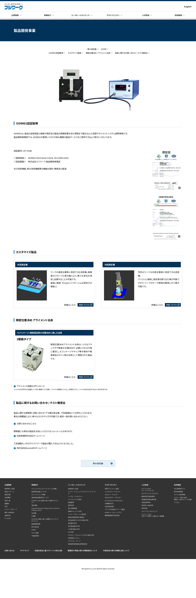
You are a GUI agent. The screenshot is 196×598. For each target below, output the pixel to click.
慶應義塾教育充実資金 (112, 515)
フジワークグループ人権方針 (77, 514)
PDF (84, 304)
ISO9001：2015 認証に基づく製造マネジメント (44, 501)
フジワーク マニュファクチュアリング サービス (82, 492)
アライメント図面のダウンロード (31, 386)
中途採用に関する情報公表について (116, 550)
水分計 (104, 49)
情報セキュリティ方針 (75, 511)
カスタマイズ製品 (74, 53)
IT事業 (33, 516)
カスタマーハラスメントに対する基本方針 (81, 535)
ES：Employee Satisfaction (114, 500)
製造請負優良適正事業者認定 (77, 544)
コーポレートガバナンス (76, 485)
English (187, 6)
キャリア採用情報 (179, 494)
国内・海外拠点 (9, 512)
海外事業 (34, 505)
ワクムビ (176, 502)
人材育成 (145, 485)
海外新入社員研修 (147, 505)
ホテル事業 (35, 533)
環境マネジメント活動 (112, 489)
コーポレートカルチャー (75, 496)
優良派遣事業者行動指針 (76, 517)
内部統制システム (73, 538)
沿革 (6, 506)
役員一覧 (7, 500)
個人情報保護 (72, 508)
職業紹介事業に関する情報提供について (82, 550)
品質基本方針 (72, 523)
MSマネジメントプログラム (150, 493)
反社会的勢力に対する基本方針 (78, 520)
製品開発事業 (35, 524)
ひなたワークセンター (112, 494)
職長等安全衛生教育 (148, 496)
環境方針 (71, 505)
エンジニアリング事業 (38, 494)
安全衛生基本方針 (74, 526)
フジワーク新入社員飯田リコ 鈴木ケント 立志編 (182, 498)
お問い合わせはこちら (26, 423)
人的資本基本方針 (74, 529)
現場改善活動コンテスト (39, 492)
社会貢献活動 (109, 506)
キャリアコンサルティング (149, 511)
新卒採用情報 (178, 492)
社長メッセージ (9, 492)
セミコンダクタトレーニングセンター (148, 490)
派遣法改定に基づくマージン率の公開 (48, 550)
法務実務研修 (146, 502)
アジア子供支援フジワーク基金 (115, 509)
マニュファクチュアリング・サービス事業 (43, 489)
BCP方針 (71, 532)
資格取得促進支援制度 (149, 499)
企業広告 (7, 515)
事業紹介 (34, 485)
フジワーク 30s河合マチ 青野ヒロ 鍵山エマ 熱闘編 (153, 515)
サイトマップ (24, 550)
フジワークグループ (11, 509)
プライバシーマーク (74, 541)
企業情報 (8, 485)
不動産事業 (35, 536)
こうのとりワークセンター (113, 492)
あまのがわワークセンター (113, 497)
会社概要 (7, 497)
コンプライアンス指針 (74, 499)
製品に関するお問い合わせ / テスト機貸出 (131, 53)
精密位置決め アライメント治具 (98, 53)
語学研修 (144, 508)
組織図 (7, 503)
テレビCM (8, 518)
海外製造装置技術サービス (40, 497)
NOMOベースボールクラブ (113, 512)
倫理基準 (71, 502)
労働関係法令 (109, 503)
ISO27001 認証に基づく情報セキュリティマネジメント (44, 520)
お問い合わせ (9, 550)
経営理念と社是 (10, 489)
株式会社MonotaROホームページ (32, 447)
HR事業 (33, 513)
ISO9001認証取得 (56, 53)
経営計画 (7, 494)
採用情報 (177, 485)
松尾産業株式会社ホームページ (31, 435)
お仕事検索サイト (179, 489)
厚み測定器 (91, 49)
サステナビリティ (111, 485)
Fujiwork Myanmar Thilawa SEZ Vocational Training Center (45, 509)
